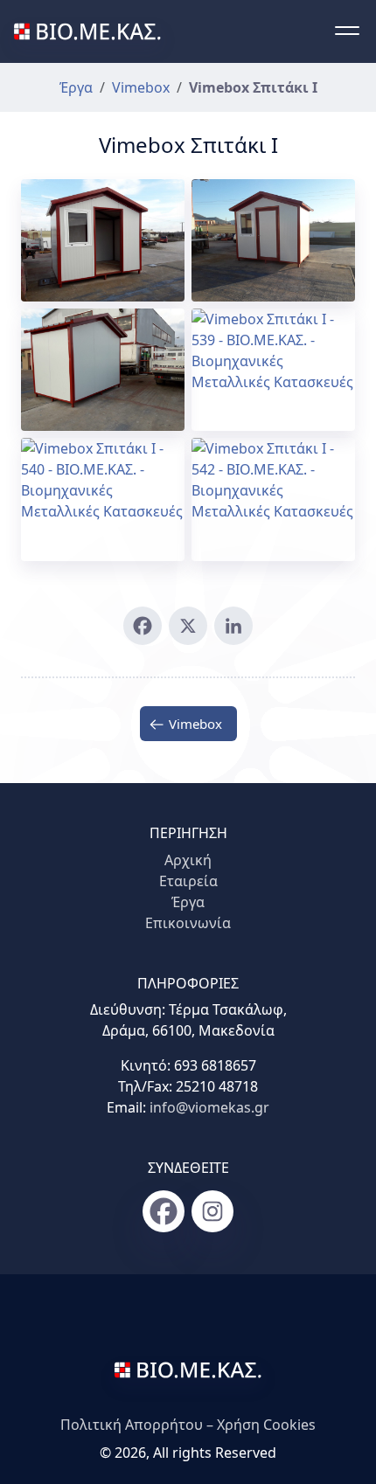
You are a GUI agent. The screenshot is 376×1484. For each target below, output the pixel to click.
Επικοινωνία (188, 923)
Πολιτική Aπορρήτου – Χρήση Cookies (188, 1424)
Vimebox (141, 87)
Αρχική (188, 860)
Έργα (76, 87)
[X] (188, 626)
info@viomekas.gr (209, 1107)
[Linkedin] (233, 626)
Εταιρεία (188, 881)
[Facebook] (142, 626)
